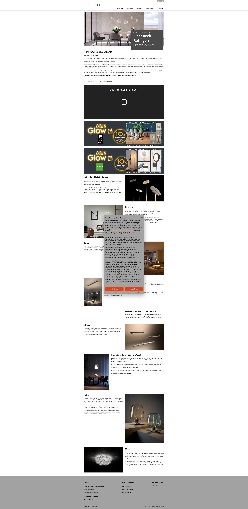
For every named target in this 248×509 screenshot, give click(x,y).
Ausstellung (130, 8)
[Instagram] (156, 486)
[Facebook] (153, 486)
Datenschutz (94, 506)
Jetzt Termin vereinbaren (106, 81)
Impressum (86, 506)
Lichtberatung (149, 8)
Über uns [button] (159, 8)
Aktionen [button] (119, 8)
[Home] (93, 6)
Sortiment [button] (139, 8)
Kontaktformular (89, 499)
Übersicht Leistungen (90, 81)
